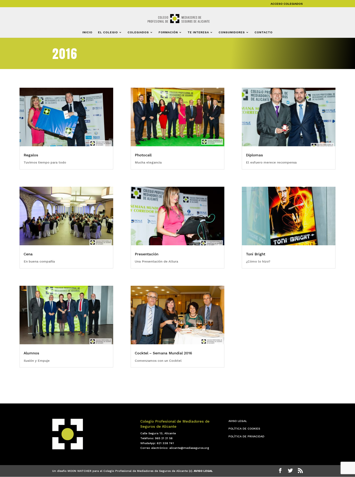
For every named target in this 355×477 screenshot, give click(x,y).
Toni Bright (255, 254)
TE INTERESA (198, 32)
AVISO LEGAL (237, 421)
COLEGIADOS (138, 32)
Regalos (31, 155)
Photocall (143, 155)
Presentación (146, 254)
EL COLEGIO (108, 32)
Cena (28, 254)
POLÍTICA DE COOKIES (244, 428)
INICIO (87, 32)
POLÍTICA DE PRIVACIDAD (246, 436)
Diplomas (254, 155)
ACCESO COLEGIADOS (287, 3)
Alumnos (31, 353)
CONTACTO (264, 32)
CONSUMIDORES (232, 32)
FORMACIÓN (168, 32)
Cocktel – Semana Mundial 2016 (163, 353)
